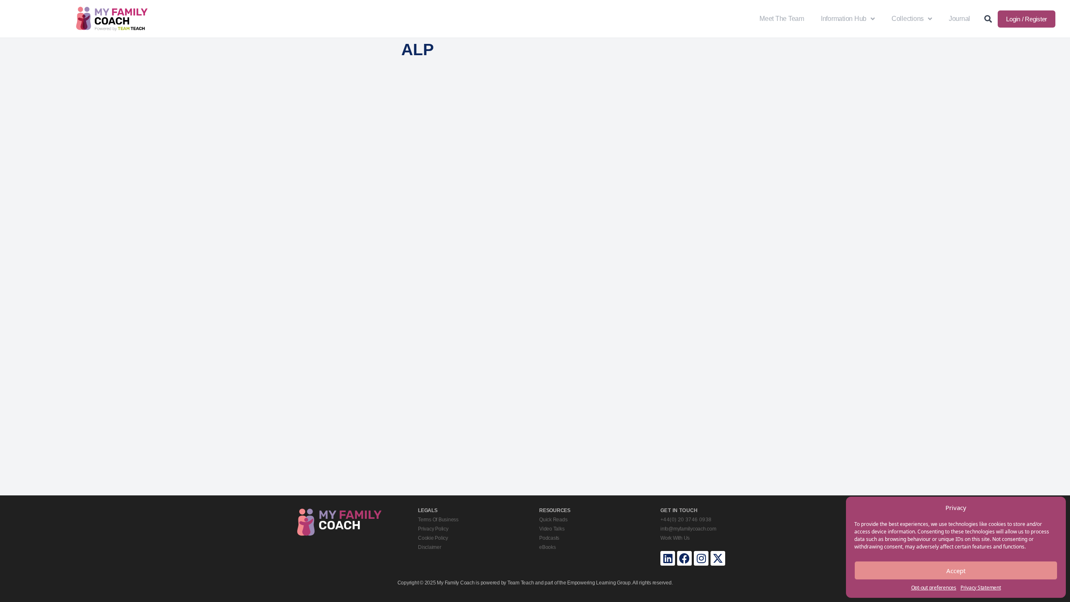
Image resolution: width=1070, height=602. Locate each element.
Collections (908, 18)
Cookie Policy (433, 538)
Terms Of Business (438, 520)
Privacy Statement (980, 587)
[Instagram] (701, 558)
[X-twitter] (718, 558)
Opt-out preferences (933, 587)
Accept (956, 570)
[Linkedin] (667, 558)
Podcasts (549, 538)
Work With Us (675, 538)
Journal (959, 18)
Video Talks (551, 529)
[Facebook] (684, 558)
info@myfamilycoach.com (688, 529)
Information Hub (843, 18)
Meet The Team (781, 18)
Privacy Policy (433, 529)
